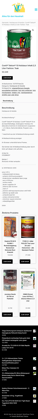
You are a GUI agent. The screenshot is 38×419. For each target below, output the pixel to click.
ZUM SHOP (7, 78)
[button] (33, 30)
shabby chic (16, 92)
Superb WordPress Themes (20, 416)
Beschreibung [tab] (8, 101)
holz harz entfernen (25, 90)
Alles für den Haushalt (12, 16)
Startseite (5, 22)
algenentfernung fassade (20, 88)
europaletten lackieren (10, 90)
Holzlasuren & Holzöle (17, 22)
